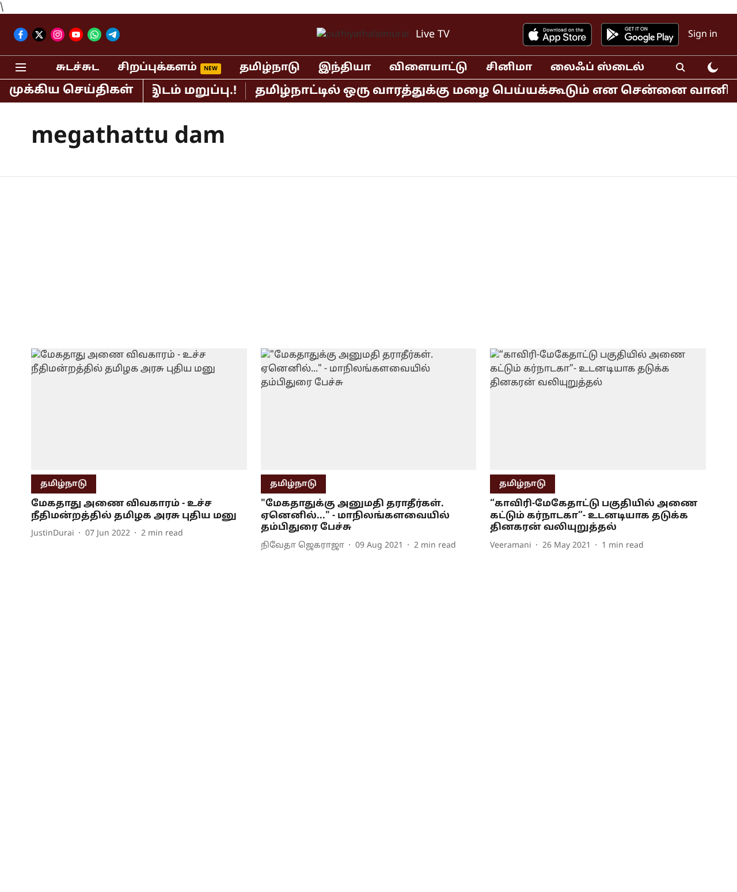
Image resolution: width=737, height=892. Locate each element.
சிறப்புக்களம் (157, 67)
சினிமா (509, 67)
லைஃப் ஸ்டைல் (597, 67)
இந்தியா (344, 67)
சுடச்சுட (77, 67)
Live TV (433, 34)
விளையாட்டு (428, 67)
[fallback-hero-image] (139, 409)
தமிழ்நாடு (270, 67)
